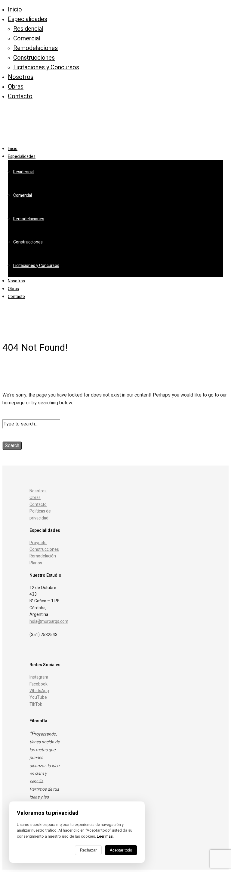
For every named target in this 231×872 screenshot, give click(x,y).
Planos (35, 563)
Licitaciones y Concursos (46, 67)
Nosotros (20, 77)
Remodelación (42, 556)
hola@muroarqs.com (48, 621)
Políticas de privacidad (40, 514)
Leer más (105, 836)
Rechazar (88, 850)
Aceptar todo (121, 850)
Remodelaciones (35, 48)
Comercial (26, 38)
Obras (15, 86)
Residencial (28, 28)
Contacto (20, 96)
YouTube (38, 697)
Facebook (38, 684)
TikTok (35, 704)
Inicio (15, 9)
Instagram (38, 677)
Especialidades (27, 19)
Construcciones (34, 57)
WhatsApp (39, 691)
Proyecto (38, 543)
